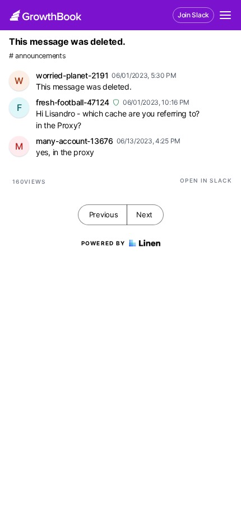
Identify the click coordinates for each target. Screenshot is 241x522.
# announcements (37, 56)
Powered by (103, 243)
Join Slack (193, 15)
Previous (103, 214)
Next (144, 214)
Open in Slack (206, 180)
